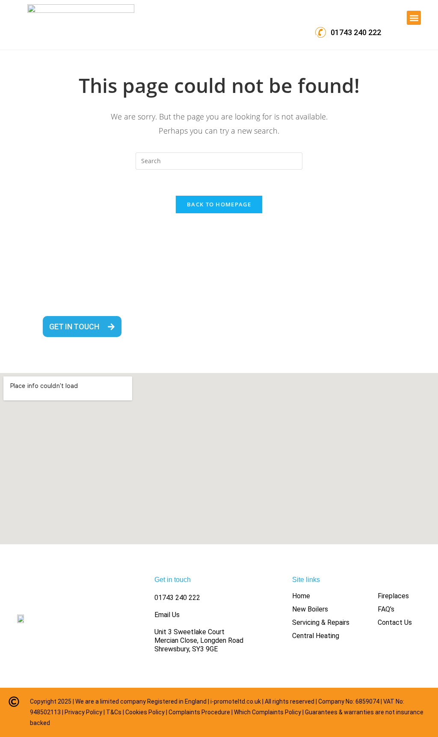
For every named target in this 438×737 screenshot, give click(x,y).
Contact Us (395, 622)
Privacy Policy (83, 712)
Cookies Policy (145, 712)
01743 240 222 (177, 598)
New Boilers (310, 609)
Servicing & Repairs (320, 622)
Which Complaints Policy (267, 712)
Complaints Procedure (199, 712)
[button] (414, 18)
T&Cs (113, 712)
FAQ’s (386, 609)
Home (301, 596)
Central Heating (315, 636)
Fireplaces (393, 596)
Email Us (167, 615)
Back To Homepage (219, 204)
